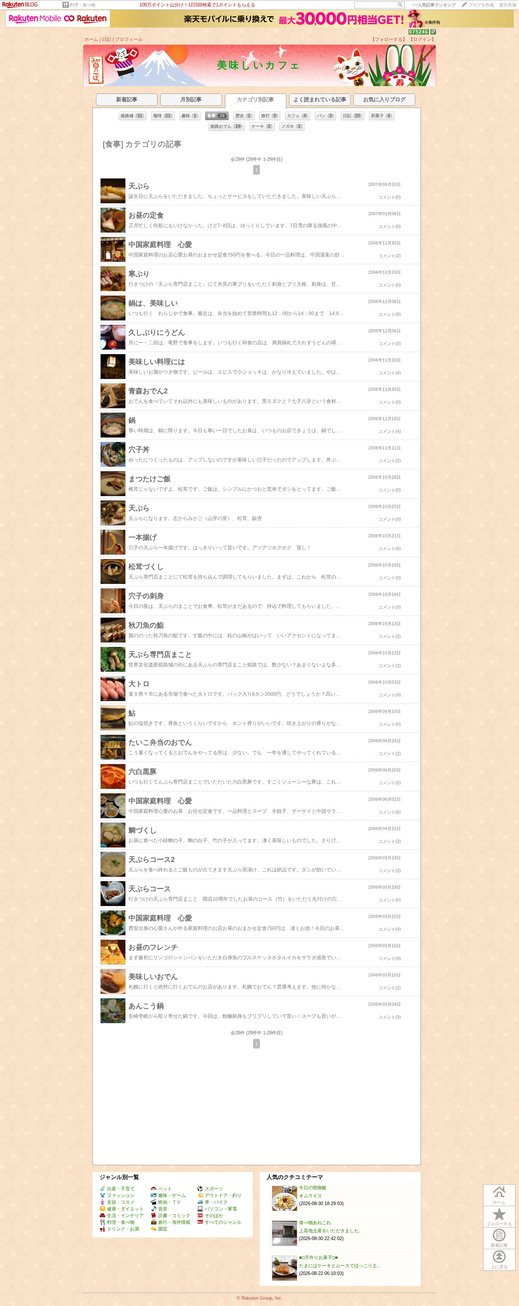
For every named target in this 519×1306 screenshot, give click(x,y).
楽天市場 (507, 4)
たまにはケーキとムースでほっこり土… (340, 1265)
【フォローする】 (388, 39)
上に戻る (499, 1266)
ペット (165, 1188)
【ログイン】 (422, 39)
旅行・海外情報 (174, 1222)
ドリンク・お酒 (123, 1229)
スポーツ (214, 1188)
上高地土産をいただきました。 (331, 1230)
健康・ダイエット (125, 1208)
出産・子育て (121, 1188)
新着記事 (499, 1245)
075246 (418, 32)
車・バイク (216, 1202)
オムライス (310, 1195)
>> (434, 4)
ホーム (91, 39)
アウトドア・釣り (223, 1195)
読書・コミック (174, 1215)
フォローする (499, 1223)
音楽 (162, 1208)
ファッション (121, 1195)
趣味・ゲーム (172, 1195)
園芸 (162, 1229)
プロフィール (129, 39)
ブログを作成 (481, 4)
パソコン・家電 (221, 1208)
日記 (106, 39)
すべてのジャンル (223, 1222)
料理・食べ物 (82, 4)
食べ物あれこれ (315, 1222)
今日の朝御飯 (313, 1187)
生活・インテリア (125, 1215)
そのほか (214, 1215)
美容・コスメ (121, 1202)
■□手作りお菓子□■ (318, 1257)
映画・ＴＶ (169, 1202)
